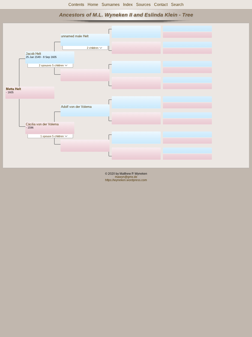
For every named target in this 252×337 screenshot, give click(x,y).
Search (177, 4)
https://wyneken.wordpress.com (126, 180)
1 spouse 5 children (52, 136)
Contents (76, 4)
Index (128, 4)
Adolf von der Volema (76, 107)
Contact (161, 4)
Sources (143, 4)
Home (93, 4)
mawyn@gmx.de (126, 176)
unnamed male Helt (75, 36)
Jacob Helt (33, 54)
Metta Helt (13, 89)
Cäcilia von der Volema (42, 124)
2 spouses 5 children (51, 65)
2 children (93, 47)
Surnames (111, 4)
